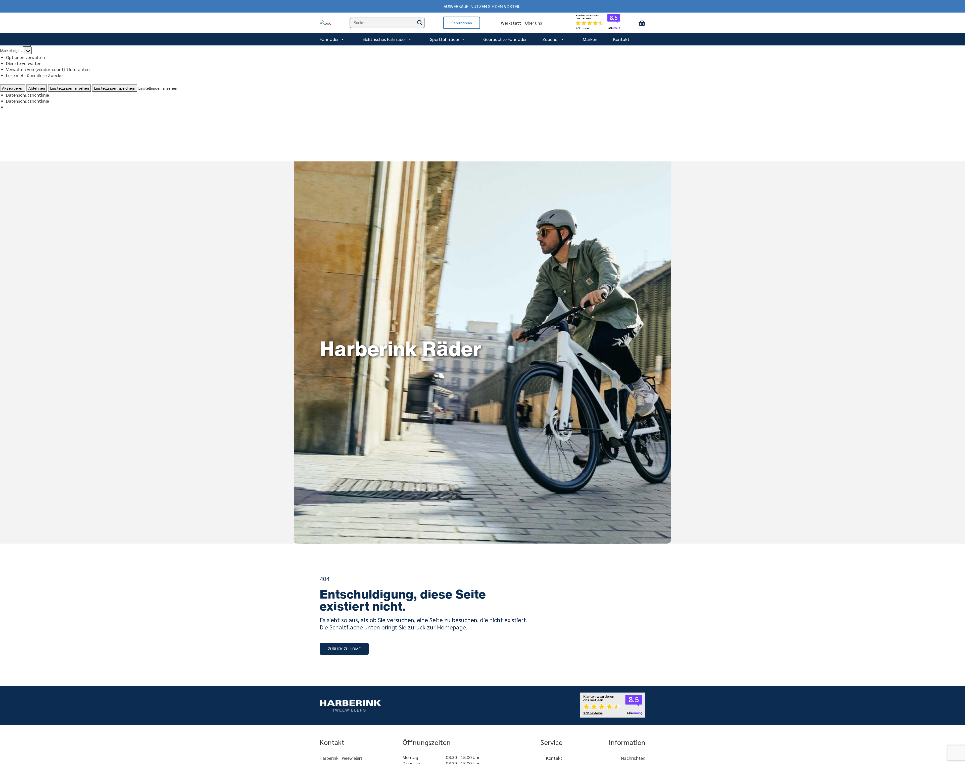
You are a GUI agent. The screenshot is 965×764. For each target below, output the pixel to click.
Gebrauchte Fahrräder (505, 39)
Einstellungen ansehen (69, 88)
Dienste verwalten (23, 63)
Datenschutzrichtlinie (27, 95)
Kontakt (621, 39)
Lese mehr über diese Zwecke (34, 75)
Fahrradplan (461, 22)
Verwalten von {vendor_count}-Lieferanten (48, 69)
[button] (344, 649)
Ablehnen (36, 88)
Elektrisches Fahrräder (384, 39)
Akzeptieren (12, 88)
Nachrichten (633, 758)
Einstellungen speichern (114, 88)
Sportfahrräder (444, 39)
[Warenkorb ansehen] (642, 23)
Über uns (533, 23)
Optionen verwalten (25, 57)
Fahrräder (329, 39)
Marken (590, 39)
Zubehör (550, 39)
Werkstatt (511, 23)
